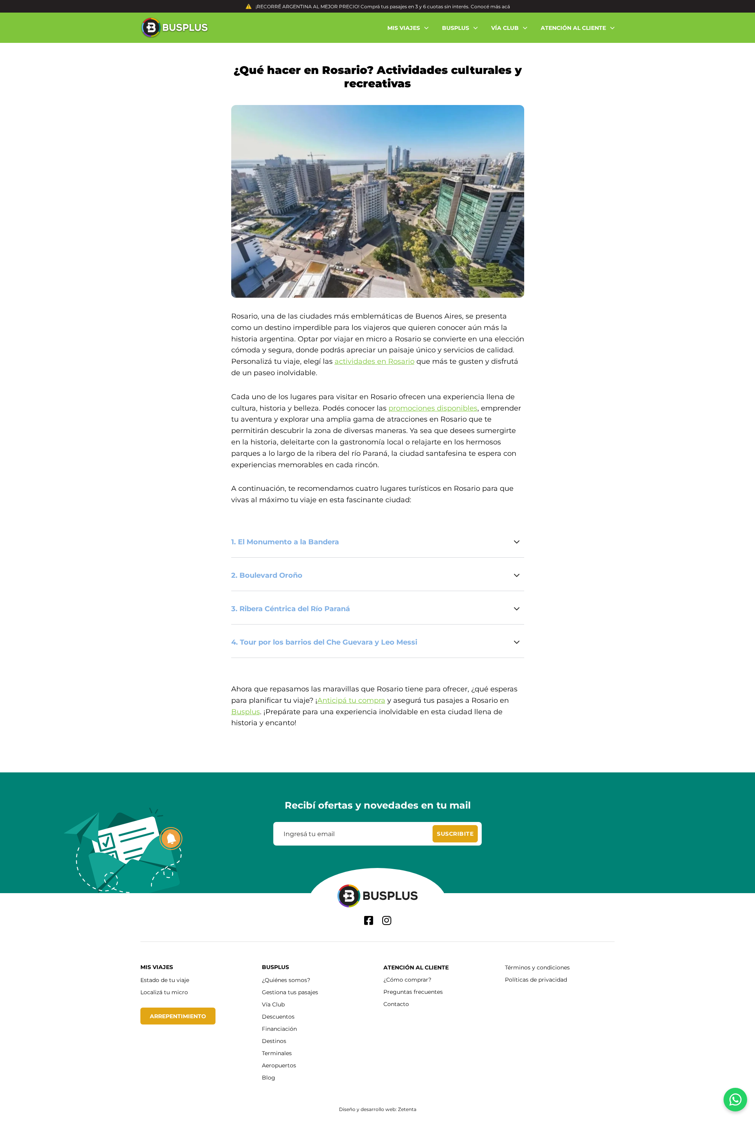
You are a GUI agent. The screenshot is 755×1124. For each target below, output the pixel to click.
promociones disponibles (433, 408)
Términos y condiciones (537, 967)
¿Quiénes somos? (286, 980)
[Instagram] (386, 920)
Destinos (274, 1041)
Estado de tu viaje (164, 980)
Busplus (245, 711)
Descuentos (278, 1016)
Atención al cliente (416, 967)
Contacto (396, 1004)
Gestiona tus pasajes (290, 992)
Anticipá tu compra (351, 700)
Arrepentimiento (178, 1016)
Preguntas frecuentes (413, 991)
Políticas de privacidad (536, 979)
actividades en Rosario (374, 361)
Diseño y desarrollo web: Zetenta (377, 1109)
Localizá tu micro (164, 992)
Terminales (277, 1053)
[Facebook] (368, 920)
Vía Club (273, 1004)
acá (506, 6)
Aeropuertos (279, 1065)
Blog (268, 1077)
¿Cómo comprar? (407, 979)
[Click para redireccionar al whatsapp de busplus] (735, 1099)
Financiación (279, 1028)
